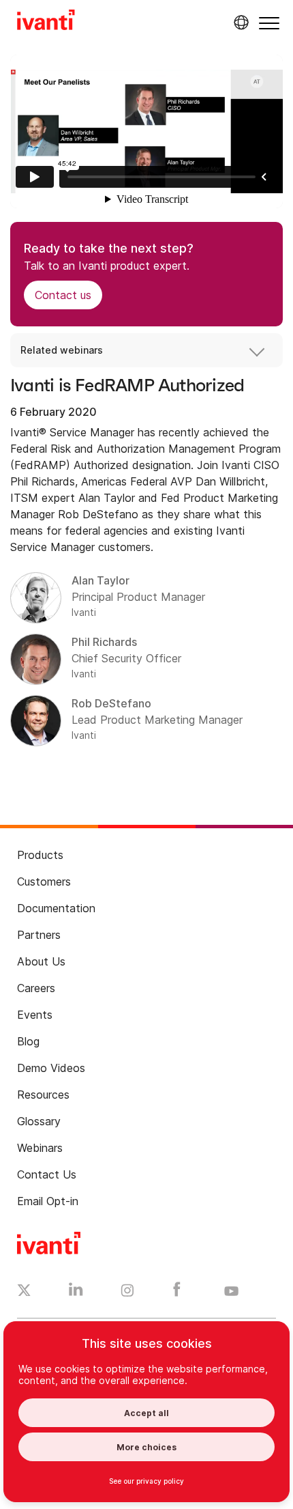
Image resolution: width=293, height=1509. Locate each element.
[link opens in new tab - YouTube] (231, 1292)
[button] (269, 23)
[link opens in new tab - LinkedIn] (76, 1292)
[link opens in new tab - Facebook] (176, 1292)
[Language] (239, 22)
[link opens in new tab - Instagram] (127, 1292)
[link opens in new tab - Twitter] (24, 1292)
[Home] (46, 22)
